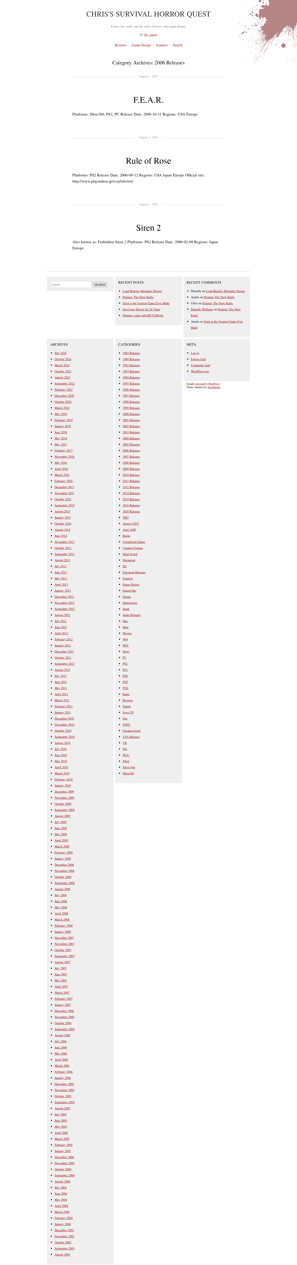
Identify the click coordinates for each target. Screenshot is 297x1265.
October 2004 (63, 1169)
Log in (195, 353)
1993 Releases (131, 371)
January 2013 (63, 590)
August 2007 (62, 962)
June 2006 (61, 1047)
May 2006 (61, 1053)
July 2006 (61, 1041)
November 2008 (64, 871)
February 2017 (64, 450)
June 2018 (61, 432)
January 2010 (63, 785)
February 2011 (64, 706)
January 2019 (63, 426)
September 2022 (65, 383)
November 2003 (64, 1236)
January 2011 (63, 712)
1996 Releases (131, 389)
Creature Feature (133, 548)
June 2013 (61, 572)
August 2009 (62, 816)
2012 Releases (131, 487)
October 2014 (63, 523)
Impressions (130, 603)
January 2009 (63, 858)
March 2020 (62, 408)
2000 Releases (131, 414)
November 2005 (64, 1090)
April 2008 (61, 913)
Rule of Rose (148, 160)
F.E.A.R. (148, 99)
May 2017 (61, 444)
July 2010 (61, 749)
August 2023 (62, 377)
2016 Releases (131, 505)
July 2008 (61, 895)
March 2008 (62, 919)
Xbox (126, 761)
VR (125, 743)
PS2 (125, 664)
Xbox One (129, 767)
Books (126, 536)
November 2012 (64, 603)
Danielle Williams (202, 309)
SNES (126, 724)
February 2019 (64, 420)
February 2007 (64, 999)
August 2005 (62, 1108)
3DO (125, 517)
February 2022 (64, 389)
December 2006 (64, 1011)
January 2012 (63, 645)
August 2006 (62, 1035)
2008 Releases (131, 463)
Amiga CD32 (131, 523)
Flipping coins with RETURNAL (143, 315)
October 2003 (63, 1242)
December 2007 (64, 938)
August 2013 (62, 560)
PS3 (125, 670)
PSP (125, 682)
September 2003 (65, 1248)
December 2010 (64, 718)
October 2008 (63, 877)
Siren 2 (148, 227)
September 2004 (65, 1175)
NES (125, 645)
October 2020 (63, 402)
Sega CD (128, 712)
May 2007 (61, 980)
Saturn (127, 706)
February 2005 (64, 1145)
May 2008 (61, 907)
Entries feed (198, 359)
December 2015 (64, 487)
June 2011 (61, 682)
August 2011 (62, 670)
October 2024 (63, 359)
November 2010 (64, 724)
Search (177, 45)
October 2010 (63, 731)
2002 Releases (131, 426)
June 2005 (61, 1120)
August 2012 (62, 615)
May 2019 (61, 414)
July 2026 (61, 353)
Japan (126, 609)
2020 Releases (131, 511)
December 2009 (64, 791)
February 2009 (64, 852)
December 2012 (64, 597)
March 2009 (62, 846)
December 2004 (64, 1157)
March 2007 (62, 992)
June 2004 (61, 1193)
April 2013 (61, 584)
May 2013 (61, 578)
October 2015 (63, 499)
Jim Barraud (214, 387)
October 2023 (63, 371)
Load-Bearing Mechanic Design (142, 291)
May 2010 (61, 761)
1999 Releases (131, 408)
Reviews (121, 45)
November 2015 (64, 493)
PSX (125, 688)
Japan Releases (131, 615)
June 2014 (61, 536)
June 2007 (61, 974)
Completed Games (134, 542)
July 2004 (61, 1187)
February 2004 (64, 1218)
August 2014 (62, 530)
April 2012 (61, 633)
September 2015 (65, 505)
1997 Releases (131, 396)
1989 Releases (131, 359)
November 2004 (64, 1163)
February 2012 (64, 639)
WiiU (126, 755)
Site (125, 718)
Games (127, 597)
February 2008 (64, 925)
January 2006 (63, 1078)
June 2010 (61, 755)
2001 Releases (131, 420)
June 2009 (61, 828)
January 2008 (63, 932)
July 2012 (61, 621)
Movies (127, 633)
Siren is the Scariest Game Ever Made (146, 303)
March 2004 (62, 1212)
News (126, 651)
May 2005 (61, 1126)
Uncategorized (131, 731)
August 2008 (62, 889)
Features (162, 45)
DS (125, 566)
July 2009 (61, 822)
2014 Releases (131, 493)
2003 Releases (131, 432)
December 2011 (64, 651)
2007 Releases (131, 456)
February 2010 (64, 779)
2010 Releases (131, 475)
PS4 (125, 676)
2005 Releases (131, 444)
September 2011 (65, 664)
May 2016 (61, 463)
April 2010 (61, 767)
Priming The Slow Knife (138, 297)
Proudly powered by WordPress (203, 383)
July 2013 (61, 566)
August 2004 (62, 1181)
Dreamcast (129, 560)
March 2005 (62, 1139)
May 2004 (61, 1200)
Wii (125, 749)
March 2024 (62, 365)
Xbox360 (128, 773)
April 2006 (61, 1059)
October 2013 (63, 548)
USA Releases (131, 737)
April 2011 (61, 694)
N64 (125, 639)
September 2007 (65, 956)
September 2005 (65, 1102)
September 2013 (65, 554)
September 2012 (65, 609)
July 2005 (61, 1114)
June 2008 (61, 901)
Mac (125, 621)
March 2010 (62, 773)
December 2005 (64, 1084)
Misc (125, 627)
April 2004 (61, 1206)
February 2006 (64, 1072)
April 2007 (61, 986)
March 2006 (62, 1066)
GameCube (129, 590)
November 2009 (64, 798)
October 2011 (63, 657)
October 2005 (63, 1096)
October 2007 (63, 950)
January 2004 (63, 1224)
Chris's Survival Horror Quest (148, 14)
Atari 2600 (129, 530)
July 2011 (61, 676)
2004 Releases (131, 438)
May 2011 (61, 688)
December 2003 (64, 1230)
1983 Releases (131, 353)
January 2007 (63, 1005)
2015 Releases (131, 499)
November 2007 (64, 944)
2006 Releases (131, 450)
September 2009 (65, 810)
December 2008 (64, 865)
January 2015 (63, 517)
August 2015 (62, 511)
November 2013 (64, 542)
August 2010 (62, 743)
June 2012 (61, 627)
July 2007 (61, 968)
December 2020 (64, 396)
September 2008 (65, 883)
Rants (126, 694)
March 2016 (62, 475)
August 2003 (62, 1254)
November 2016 (64, 456)
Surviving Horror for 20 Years (141, 309)
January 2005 (63, 1151)
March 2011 (62, 700)
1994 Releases (131, 377)
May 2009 (61, 834)
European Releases (134, 572)
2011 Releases (131, 481)
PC (124, 657)
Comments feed (200, 365)
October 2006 (63, 1023)
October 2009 (63, 804)
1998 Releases (131, 402)
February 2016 (64, 481)
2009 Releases (131, 469)
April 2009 (61, 840)
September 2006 (65, 1029)
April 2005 (61, 1133)
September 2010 (65, 737)
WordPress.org (200, 371)
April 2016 (61, 469)
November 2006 (64, 1017)
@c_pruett (150, 34)
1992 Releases (131, 365)
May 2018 (61, 438)
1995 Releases (131, 383)
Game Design (141, 45)
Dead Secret (130, 554)
